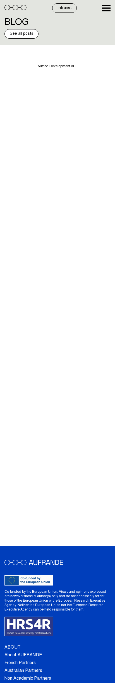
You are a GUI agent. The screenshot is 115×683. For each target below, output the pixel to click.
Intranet (65, 8)
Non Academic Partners (27, 678)
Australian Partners (23, 671)
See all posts (21, 34)
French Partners (20, 663)
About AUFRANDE (23, 655)
